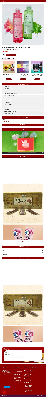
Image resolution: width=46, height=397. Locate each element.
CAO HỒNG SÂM (7, 109)
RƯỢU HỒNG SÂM (7, 100)
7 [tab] (24, 241)
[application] (23, 142)
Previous (1, 71)
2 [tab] (18, 241)
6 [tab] (23, 241)
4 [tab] (21, 241)
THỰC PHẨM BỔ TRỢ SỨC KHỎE (10, 93)
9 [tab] (27, 241)
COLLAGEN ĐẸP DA (7, 102)
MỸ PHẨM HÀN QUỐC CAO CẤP (12, 49)
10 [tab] (28, 241)
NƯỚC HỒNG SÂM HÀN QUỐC (9, 91)
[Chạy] (3, 152)
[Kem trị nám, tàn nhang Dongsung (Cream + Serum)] (23, 67)
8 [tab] (26, 241)
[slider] (22, 152)
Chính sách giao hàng (18, 381)
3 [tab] (20, 241)
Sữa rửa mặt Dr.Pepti (37, 74)
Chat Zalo (7, 387)
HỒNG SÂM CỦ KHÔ (8, 104)
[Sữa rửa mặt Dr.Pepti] (37, 67)
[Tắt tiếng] (40, 152)
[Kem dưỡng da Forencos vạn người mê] (9, 67)
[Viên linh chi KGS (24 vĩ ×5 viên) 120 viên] (23, 163)
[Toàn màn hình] (42, 152)
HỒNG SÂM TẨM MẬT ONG (9, 95)
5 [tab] (22, 241)
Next (44, 71)
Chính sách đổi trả (17, 380)
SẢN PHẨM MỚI (7, 86)
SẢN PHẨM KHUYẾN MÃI (8, 113)
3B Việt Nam (41, 395)
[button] (23, 142)
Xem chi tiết (8, 79)
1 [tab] (17, 241)
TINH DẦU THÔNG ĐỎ (8, 97)
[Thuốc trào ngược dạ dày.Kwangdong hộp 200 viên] (23, 203)
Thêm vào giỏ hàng (11, 54)
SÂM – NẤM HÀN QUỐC (8, 88)
